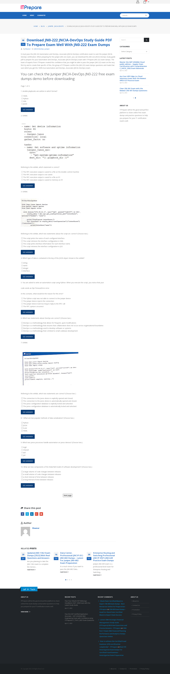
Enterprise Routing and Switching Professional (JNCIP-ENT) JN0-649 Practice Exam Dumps (71, 557)
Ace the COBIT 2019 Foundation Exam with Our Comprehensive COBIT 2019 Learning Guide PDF (132, 92)
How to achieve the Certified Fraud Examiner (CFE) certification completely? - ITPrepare (112, 646)
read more (31, 572)
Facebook (22, 514)
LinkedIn (32, 514)
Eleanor (28, 49)
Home (24, 15)
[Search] (146, 15)
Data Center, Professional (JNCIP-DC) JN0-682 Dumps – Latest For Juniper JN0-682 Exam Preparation (38, 558)
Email (41, 514)
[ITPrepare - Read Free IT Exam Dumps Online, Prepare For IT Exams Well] (31, 7)
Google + (36, 514)
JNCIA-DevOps (39, 49)
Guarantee (41, 15)
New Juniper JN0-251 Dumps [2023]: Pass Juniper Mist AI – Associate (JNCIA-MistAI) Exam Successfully (103, 559)
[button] (66, 582)
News (32, 15)
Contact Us (136, 608)
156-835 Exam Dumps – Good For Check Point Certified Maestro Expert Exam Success (112, 614)
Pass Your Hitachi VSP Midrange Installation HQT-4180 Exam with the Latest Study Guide (133, 64)
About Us (135, 603)
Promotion (136, 612)
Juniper (47, 49)
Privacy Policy (136, 616)
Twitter (27, 514)
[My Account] (138, 1)
